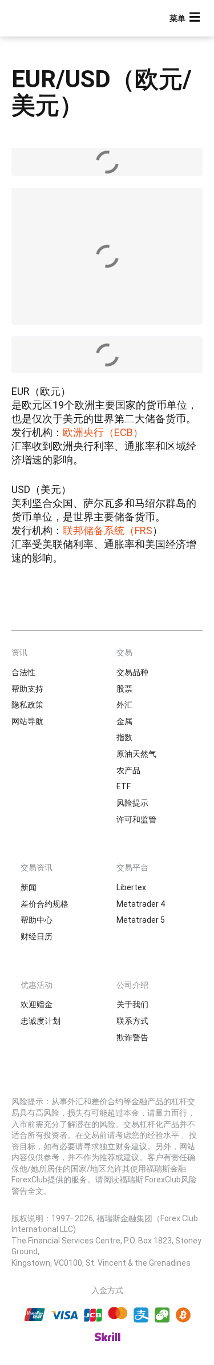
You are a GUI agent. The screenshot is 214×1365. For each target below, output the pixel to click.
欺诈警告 (132, 1037)
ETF (123, 786)
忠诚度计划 (40, 1020)
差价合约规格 (44, 903)
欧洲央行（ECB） (103, 432)
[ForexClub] (48, 18)
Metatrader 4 (140, 903)
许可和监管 (136, 819)
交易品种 (132, 672)
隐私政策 (27, 704)
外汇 (124, 704)
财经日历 (37, 936)
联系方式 (132, 1020)
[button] (186, 18)
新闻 (29, 887)
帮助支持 (27, 688)
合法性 (23, 672)
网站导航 (27, 721)
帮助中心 (37, 919)
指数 (124, 737)
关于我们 (132, 1004)
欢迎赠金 (37, 1004)
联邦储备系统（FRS (107, 530)
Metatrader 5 (140, 919)
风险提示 (132, 802)
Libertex (131, 887)
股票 (124, 688)
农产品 (128, 770)
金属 (124, 721)
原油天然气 (136, 753)
